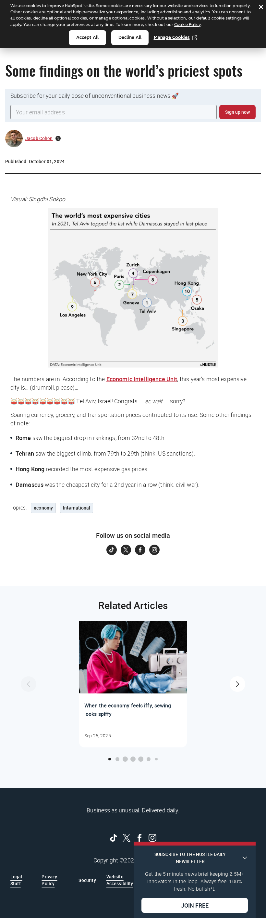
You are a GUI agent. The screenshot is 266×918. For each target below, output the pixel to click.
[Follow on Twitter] (126, 550)
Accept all (87, 37)
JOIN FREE (195, 905)
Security (87, 880)
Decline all (129, 37)
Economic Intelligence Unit (141, 379)
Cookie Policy (187, 24)
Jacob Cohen (39, 138)
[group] (133, 684)
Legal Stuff (16, 879)
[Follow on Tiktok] (111, 550)
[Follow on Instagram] (154, 550)
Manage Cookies (172, 37)
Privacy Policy (49, 879)
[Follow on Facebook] (140, 550)
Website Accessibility (119, 879)
